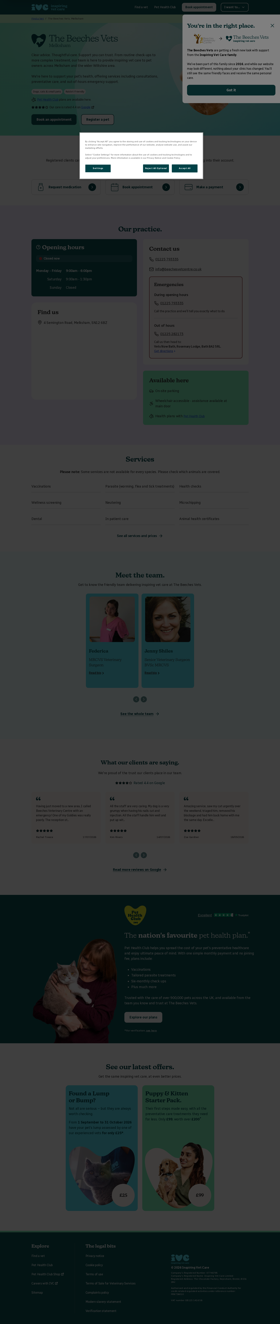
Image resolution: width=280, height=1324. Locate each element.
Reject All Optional (156, 168)
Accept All (184, 168)
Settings (98, 168)
